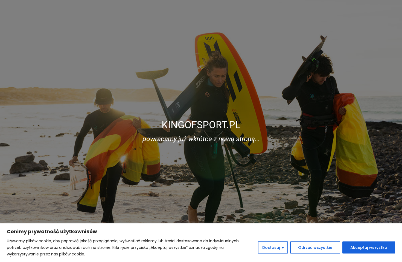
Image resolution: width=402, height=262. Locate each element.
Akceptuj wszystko (368, 247)
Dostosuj (271, 247)
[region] (201, 242)
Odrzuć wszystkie (315, 247)
